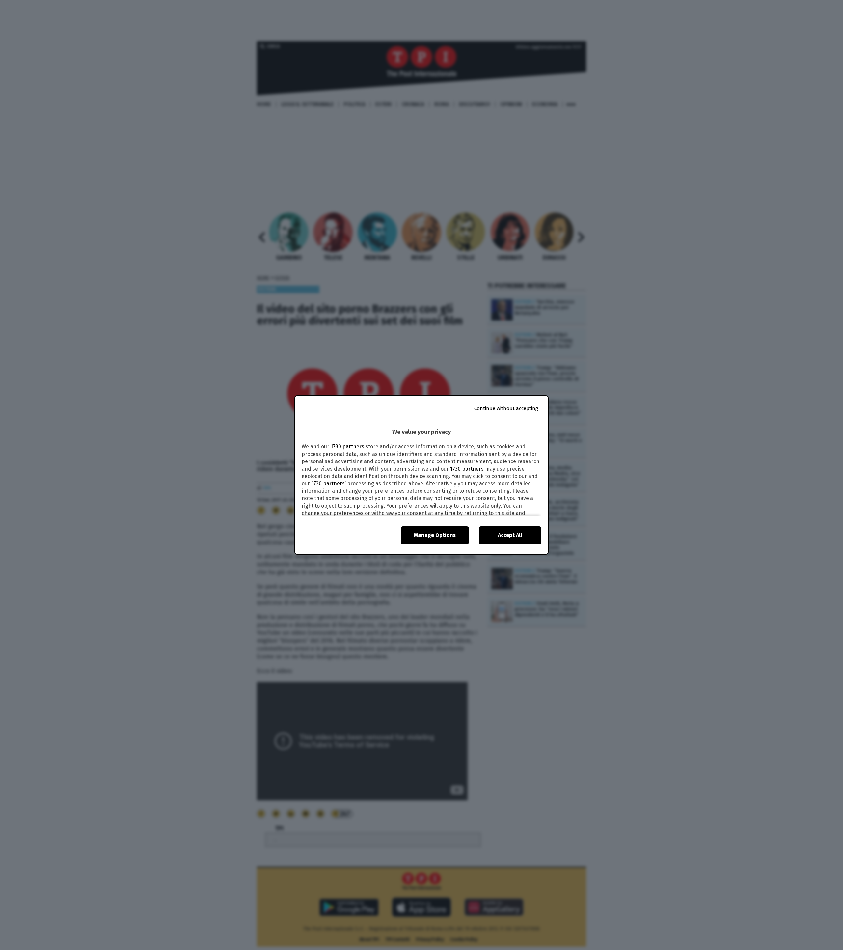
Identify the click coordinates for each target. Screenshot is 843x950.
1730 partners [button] (347, 446)
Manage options (435, 535)
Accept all (510, 535)
